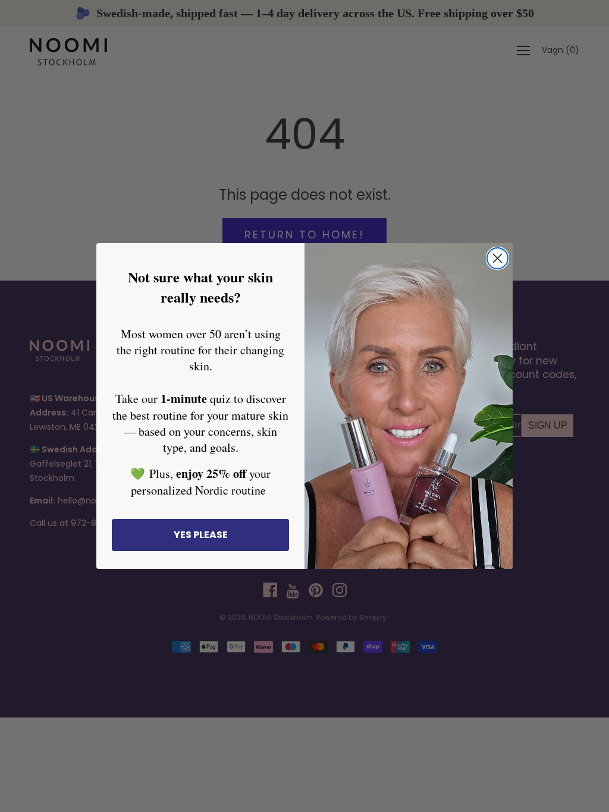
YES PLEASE (201, 535)
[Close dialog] (497, 258)
